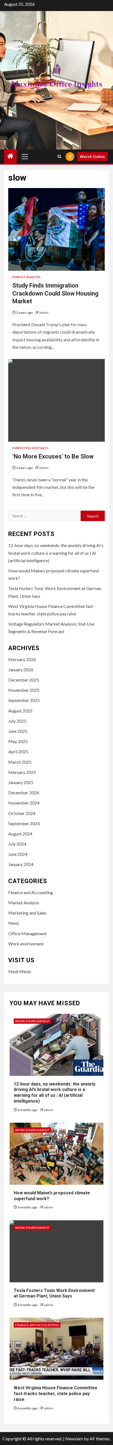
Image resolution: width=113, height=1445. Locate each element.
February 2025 (22, 772)
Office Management (27, 933)
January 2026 (20, 669)
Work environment (26, 943)
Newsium (74, 1438)
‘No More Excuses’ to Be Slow (53, 456)
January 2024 (20, 864)
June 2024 (17, 854)
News (13, 923)
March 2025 (20, 762)
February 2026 (22, 659)
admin (44, 312)
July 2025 (17, 720)
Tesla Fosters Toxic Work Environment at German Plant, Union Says (54, 1293)
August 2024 (20, 833)
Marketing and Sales (30, 448)
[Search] (59, 156)
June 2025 (17, 731)
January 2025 (20, 782)
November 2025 (23, 690)
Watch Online (92, 156)
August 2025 (20, 710)
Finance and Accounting (30, 892)
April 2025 (18, 751)
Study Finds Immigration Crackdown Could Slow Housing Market (55, 293)
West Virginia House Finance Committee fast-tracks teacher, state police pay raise (55, 1393)
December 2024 (23, 792)
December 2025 (23, 679)
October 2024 (21, 813)
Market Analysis (26, 277)
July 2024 (17, 843)
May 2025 (18, 741)
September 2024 (24, 823)
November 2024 (23, 802)
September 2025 (24, 700)
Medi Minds (19, 971)
